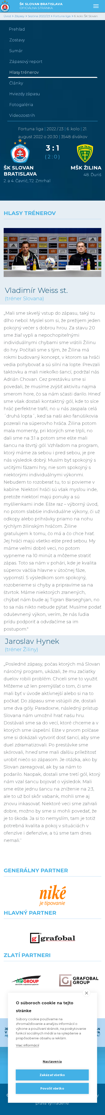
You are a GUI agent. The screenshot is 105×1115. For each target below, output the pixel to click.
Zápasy (19, 16)
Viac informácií (27, 1045)
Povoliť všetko (52, 1088)
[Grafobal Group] (78, 980)
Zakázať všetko (52, 1075)
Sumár (16, 50)
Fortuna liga (62, 16)
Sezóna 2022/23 (39, 16)
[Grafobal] (52, 938)
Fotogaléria (21, 104)
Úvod (7, 16)
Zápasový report (25, 61)
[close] (87, 993)
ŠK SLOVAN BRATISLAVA (41, 6)
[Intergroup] (26, 980)
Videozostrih (22, 115)
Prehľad (17, 29)
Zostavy (17, 40)
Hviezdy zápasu (24, 94)
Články (16, 83)
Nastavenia (52, 1061)
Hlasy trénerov (24, 72)
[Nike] (52, 895)
